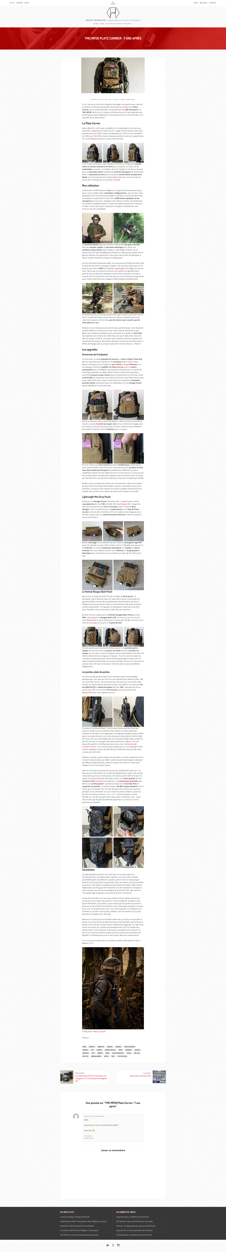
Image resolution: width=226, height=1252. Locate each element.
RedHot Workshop (96, 20)
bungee (109, 1046)
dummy (99, 1050)
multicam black (118, 1053)
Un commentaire (129, 99)
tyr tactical (122, 1056)
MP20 (107, 1053)
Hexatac (85, 1053)
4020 (84, 1046)
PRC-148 (136, 1053)
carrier (118, 1046)
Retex (27, 3)
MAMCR (100, 1053)
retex (106, 1056)
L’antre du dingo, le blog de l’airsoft (74, 1217)
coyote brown (129, 1046)
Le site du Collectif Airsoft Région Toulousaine (79, 1230)
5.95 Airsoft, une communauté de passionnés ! (79, 1235)
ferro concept (110, 1050)
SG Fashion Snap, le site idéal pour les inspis (134, 1221)
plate (129, 1053)
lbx (93, 1053)
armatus (101, 1046)
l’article (99, 424)
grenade (128, 1050)
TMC (113, 1056)
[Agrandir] (141, 951)
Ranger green (96, 1056)
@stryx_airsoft (100, 1031)
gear (120, 1050)
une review (123, 107)
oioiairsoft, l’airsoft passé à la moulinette (77, 1226)
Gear (196, 3)
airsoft (91, 1046)
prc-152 (85, 1056)
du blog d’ (124, 364)
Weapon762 (95, 139)
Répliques (203, 3)
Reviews (20, 3)
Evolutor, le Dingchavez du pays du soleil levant (135, 1226)
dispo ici (126, 128)
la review (116, 180)
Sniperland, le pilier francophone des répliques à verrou (83, 1221)
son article (119, 271)
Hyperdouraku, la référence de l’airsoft (132, 1217)
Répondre (89, 1138)
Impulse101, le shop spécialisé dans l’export (134, 1230)
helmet (137, 1050)
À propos (212, 3)
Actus (12, 3)
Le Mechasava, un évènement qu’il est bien (134, 1235)
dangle (85, 1050)
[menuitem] (113, 3)
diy (92, 1050)
